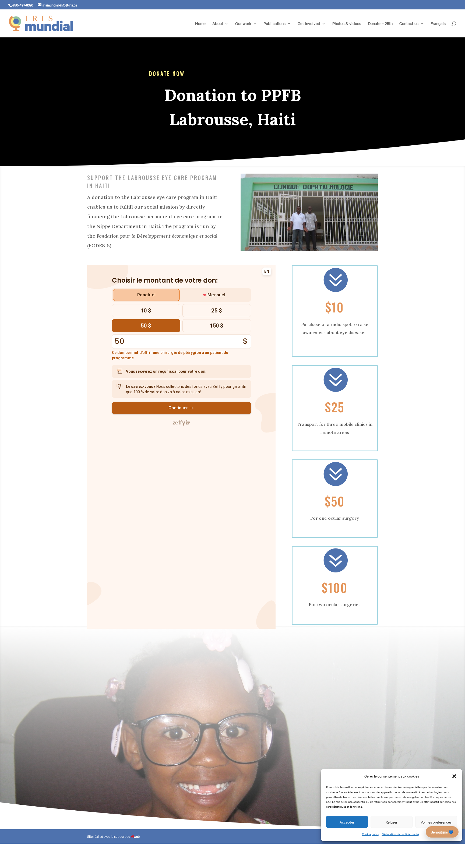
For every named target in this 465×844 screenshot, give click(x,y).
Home (200, 24)
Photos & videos (346, 24)
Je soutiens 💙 (442, 831)
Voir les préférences (436, 822)
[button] (454, 776)
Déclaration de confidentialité (400, 834)
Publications (274, 24)
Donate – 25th (380, 24)
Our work (243, 24)
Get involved (309, 24)
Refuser (391, 822)
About (217, 24)
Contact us (408, 24)
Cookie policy (370, 834)
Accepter (347, 822)
